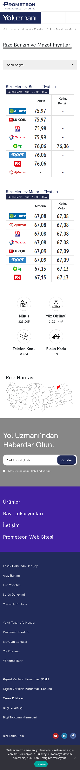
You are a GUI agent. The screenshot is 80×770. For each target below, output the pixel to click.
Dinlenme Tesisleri (16, 632)
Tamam (41, 764)
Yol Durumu (11, 651)
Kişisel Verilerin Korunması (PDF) (26, 679)
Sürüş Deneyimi (14, 594)
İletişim (11, 524)
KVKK (12, 471)
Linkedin (64, 735)
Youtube (55, 735)
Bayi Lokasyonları (23, 513)
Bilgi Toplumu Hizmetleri (20, 717)
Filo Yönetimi (12, 585)
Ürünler (11, 501)
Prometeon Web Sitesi (28, 536)
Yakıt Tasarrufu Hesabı (19, 622)
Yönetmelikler (13, 660)
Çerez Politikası (13, 698)
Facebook (72, 735)
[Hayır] (75, 758)
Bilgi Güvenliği (13, 707)
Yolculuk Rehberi (15, 604)
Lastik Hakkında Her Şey (20, 566)
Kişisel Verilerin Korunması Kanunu (27, 688)
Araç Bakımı (11, 575)
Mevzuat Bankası (15, 641)
